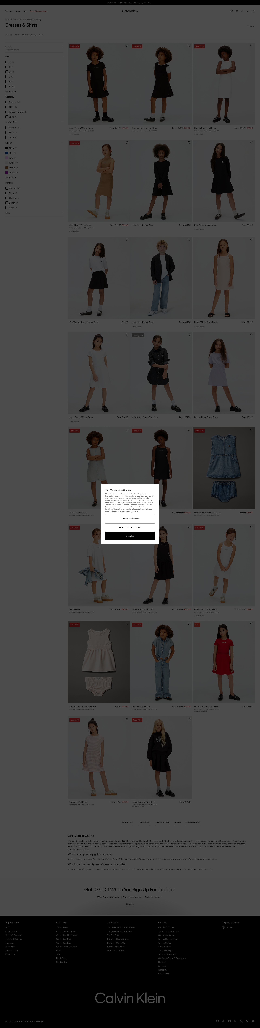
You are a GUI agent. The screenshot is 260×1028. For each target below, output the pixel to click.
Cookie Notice (114, 511)
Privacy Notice (132, 511)
